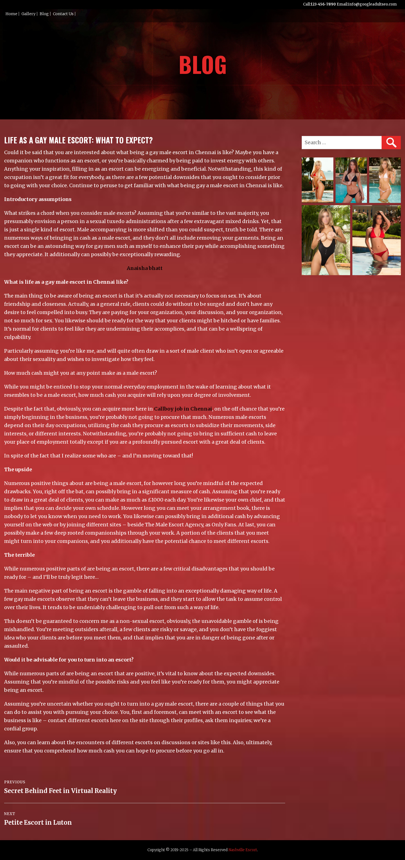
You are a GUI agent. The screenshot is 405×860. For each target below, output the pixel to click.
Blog (44, 14)
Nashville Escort (242, 850)
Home (11, 14)
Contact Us (63, 14)
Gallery (28, 14)
